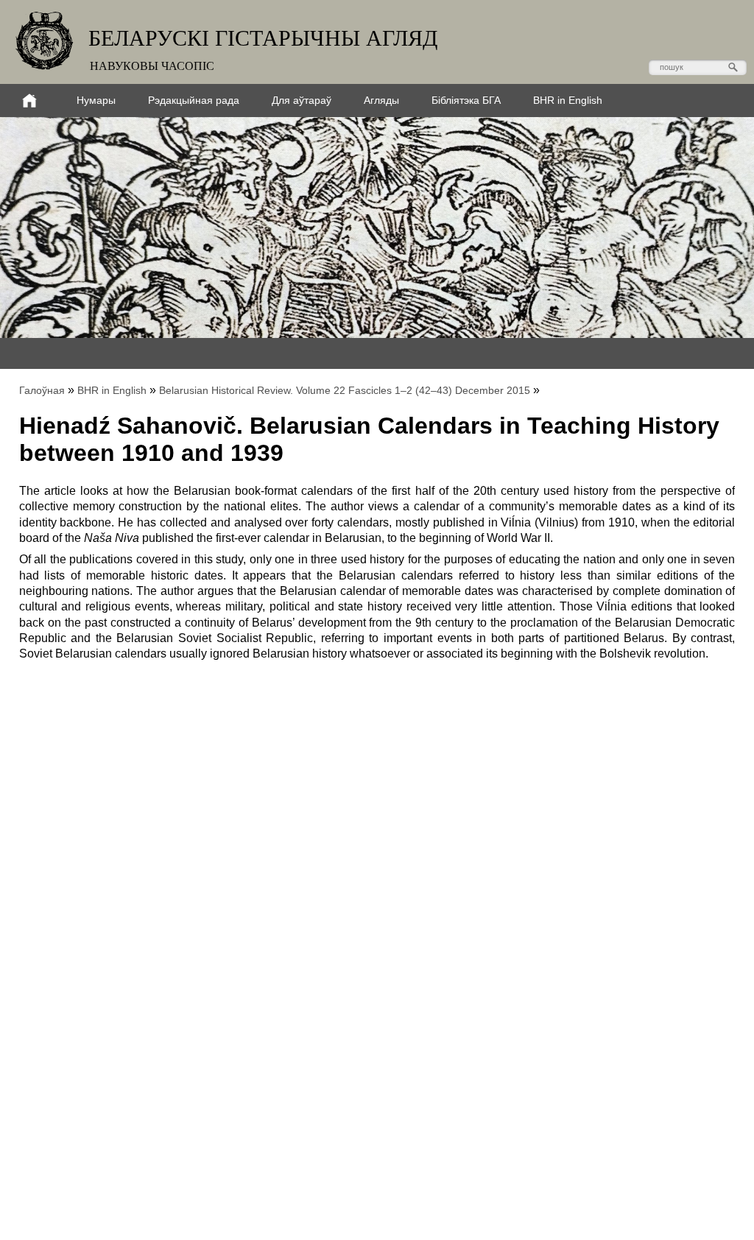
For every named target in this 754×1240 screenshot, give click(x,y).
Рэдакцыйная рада (193, 100)
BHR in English (567, 100)
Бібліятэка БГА (466, 100)
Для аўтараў (301, 100)
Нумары (96, 100)
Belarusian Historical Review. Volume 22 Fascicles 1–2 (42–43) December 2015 (344, 390)
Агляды (381, 100)
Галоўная (42, 390)
